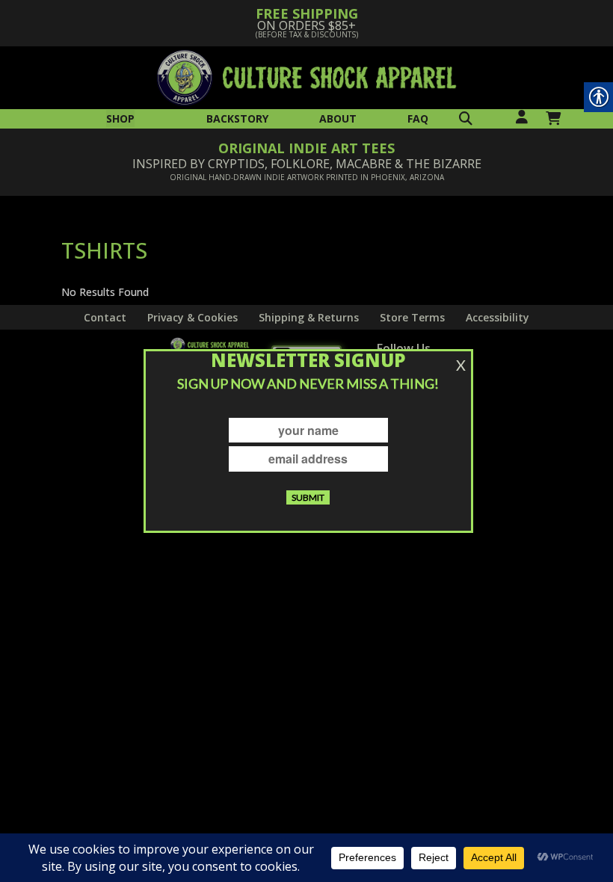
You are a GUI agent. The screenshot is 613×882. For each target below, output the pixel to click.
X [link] (461, 365)
